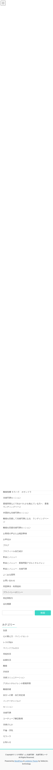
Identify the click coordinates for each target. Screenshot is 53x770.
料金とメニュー (10, 557)
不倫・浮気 (8, 730)
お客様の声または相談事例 (15, 533)
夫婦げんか (8, 724)
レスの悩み (8, 642)
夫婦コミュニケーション (14, 677)
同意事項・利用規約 (12, 586)
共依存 (6, 672)
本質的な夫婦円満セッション (16, 513)
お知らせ (7, 742)
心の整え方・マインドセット (16, 636)
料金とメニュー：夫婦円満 (15, 569)
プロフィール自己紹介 (13, 551)
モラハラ (7, 736)
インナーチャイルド (12, 701)
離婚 (5, 666)
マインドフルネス (11, 648)
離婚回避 (7, 689)
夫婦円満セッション (12, 498)
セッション (8, 707)
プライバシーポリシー (13, 592)
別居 (5, 630)
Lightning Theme (31, 761)
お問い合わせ (9, 580)
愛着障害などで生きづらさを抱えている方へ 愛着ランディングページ (26, 505)
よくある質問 (9, 575)
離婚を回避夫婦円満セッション (17, 527)
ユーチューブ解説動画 (13, 718)
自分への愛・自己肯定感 (14, 695)
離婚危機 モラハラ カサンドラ (17, 492)
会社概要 (7, 604)
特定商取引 (8, 598)
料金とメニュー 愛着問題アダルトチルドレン (24, 563)
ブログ (6, 545)
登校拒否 (7, 654)
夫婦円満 (7, 713)
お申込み (7, 539)
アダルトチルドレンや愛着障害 (17, 683)
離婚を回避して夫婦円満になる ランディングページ (26, 520)
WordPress (18, 761)
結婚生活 (7, 660)
